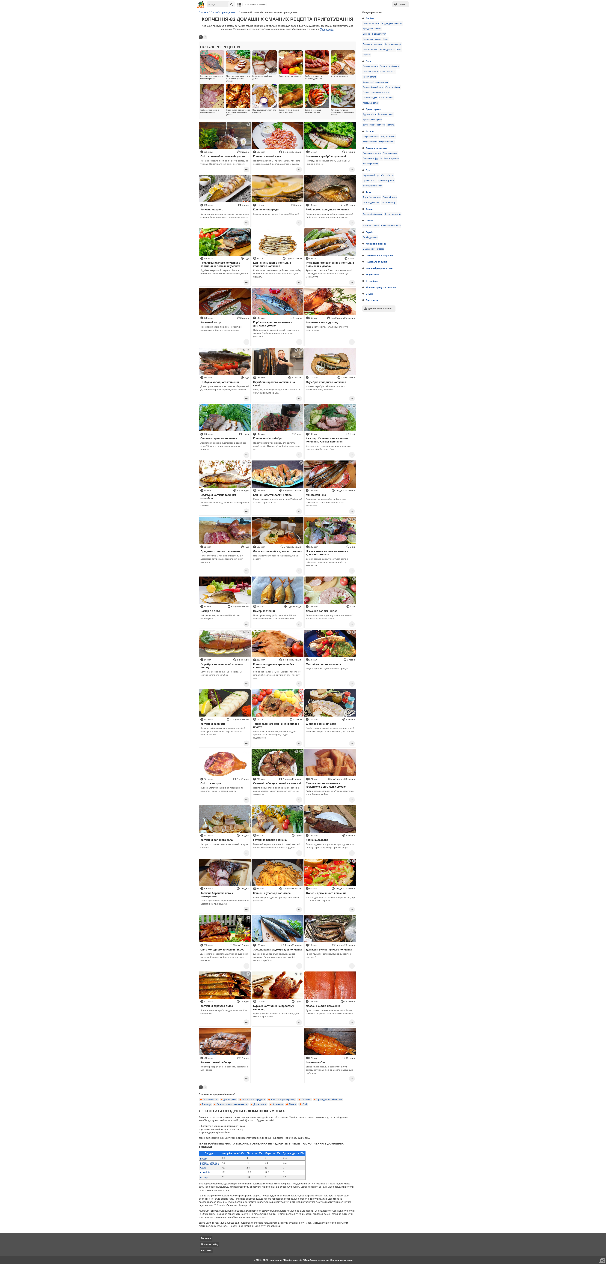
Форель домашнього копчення (326, 893)
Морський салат (370, 103)
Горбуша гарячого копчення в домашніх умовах (272, 324)
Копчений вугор (210, 322)
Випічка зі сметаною (372, 44)
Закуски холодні (371, 136)
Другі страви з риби (372, 120)
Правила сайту (209, 1244)
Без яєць (206, 1104)
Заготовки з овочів (372, 153)
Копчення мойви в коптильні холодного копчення (272, 264)
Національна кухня (376, 261)
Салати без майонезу (373, 87)
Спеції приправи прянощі (283, 1099)
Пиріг (385, 39)
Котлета (390, 125)
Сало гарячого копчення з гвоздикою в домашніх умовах (326, 785)
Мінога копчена (316, 494)
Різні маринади (390, 153)
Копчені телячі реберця (215, 1062)
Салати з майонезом (389, 66)
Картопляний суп (371, 175)
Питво (369, 220)
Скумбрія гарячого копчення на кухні (274, 384)
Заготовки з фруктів (372, 158)
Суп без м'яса (369, 180)
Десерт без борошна (372, 214)
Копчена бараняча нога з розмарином (216, 895)
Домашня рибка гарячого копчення (329, 949)
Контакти (206, 1250)
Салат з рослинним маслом (376, 92)
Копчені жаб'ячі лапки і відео (272, 494)
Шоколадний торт (371, 202)
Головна (206, 1238)
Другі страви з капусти (374, 125)
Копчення (305, 1099)
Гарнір (369, 232)
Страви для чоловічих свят (329, 1099)
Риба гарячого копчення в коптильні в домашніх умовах (330, 264)
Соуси (369, 294)
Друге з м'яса (369, 114)
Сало (203, 1167)
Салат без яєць (387, 72)
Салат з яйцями (392, 87)
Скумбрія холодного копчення (326, 382)
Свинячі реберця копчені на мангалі (277, 783)
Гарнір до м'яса (370, 237)
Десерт (370, 209)
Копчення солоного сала (216, 839)
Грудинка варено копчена (270, 839)
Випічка (370, 18)
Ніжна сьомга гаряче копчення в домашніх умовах (327, 553)
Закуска (370, 131)
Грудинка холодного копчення (220, 551)
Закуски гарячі (370, 142)
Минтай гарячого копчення (323, 664)
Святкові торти (390, 197)
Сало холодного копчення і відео (222, 949)
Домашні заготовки (376, 148)
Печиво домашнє (387, 49)
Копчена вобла (315, 1062)
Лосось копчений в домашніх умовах (277, 551)
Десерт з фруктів (392, 214)
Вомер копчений (264, 611)
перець (204, 1177)
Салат (369, 61)
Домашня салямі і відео (321, 611)
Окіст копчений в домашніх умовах (223, 156)
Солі (305, 1104)
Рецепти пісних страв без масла (232, 1104)
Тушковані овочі (385, 114)
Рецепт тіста (373, 274)
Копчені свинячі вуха (267, 156)
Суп (368, 170)
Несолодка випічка (372, 39)
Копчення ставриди (266, 209)
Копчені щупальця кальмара (272, 893)
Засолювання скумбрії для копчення (277, 949)
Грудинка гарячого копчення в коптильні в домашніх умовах (220, 264)
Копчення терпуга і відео (216, 1005)
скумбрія (205, 1172)
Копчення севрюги (212, 723)
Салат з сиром (386, 98)
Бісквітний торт (389, 202)
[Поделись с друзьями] (603, 1261)
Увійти (402, 4)
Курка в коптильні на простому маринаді (273, 1007)
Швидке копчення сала (321, 723)
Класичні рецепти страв (379, 268)
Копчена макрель (211, 209)
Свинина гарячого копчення (218, 438)
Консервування (391, 158)
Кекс (399, 49)
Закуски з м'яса (388, 136)
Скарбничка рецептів (254, 4)
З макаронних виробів (373, 249)
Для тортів (372, 300)
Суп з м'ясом (387, 175)
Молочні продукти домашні (381, 287)
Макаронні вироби (376, 243)
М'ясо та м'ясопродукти (253, 1099)
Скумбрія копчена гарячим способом (218, 496)
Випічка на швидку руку (374, 34)
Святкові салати (370, 72)
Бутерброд (372, 281)
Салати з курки (370, 98)
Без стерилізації (370, 164)
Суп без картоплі (386, 180)
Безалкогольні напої (391, 226)
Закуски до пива (387, 142)
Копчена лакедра (317, 839)
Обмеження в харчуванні (379, 255)
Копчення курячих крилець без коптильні (273, 666)
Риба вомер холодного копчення (327, 209)
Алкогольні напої (371, 226)
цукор (203, 1158)
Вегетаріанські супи (372, 186)
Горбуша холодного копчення (220, 382)
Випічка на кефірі (392, 44)
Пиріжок (367, 55)
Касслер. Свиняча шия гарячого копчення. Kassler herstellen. (327, 440)
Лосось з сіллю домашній (323, 1005)
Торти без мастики (371, 197)
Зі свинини (278, 1104)
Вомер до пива (210, 611)
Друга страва (373, 109)
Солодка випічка (371, 23)
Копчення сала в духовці (322, 322)
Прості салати (369, 77)
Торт (368, 192)
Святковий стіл (210, 1099)
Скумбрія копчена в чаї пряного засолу (221, 666)
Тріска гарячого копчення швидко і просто (276, 725)
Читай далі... (327, 29)
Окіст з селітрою (211, 783)
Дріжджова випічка (372, 29)
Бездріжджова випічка (391, 23)
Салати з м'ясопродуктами (375, 82)
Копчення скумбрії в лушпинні (326, 156)
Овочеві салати (370, 66)
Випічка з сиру (370, 49)
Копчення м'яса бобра (267, 438)
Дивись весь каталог (380, 308)
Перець (292, 1104)
